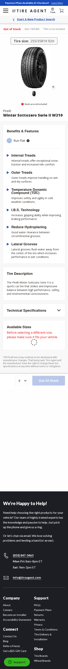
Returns (39, 614)
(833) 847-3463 (23, 555)
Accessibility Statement (17, 619)
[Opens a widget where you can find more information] (17, 662)
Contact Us (10, 636)
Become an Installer (14, 614)
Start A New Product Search (36, 19)
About (7, 605)
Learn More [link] (57, 3)
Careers (7, 609)
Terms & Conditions (46, 629)
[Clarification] (28, 140)
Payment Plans (43, 609)
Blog (5, 641)
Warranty (39, 619)
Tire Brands (41, 655)
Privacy (38, 624)
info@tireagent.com (27, 577)
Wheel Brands (42, 660)
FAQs (37, 605)
